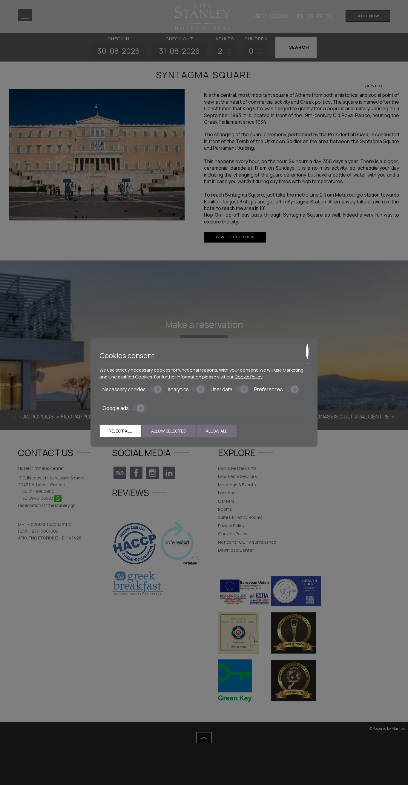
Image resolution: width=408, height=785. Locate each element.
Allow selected (168, 431)
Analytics (178, 389)
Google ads (115, 408)
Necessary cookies (124, 389)
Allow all (216, 431)
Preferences (268, 389)
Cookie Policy (248, 376)
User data (221, 389)
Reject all (120, 431)
